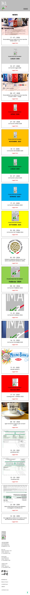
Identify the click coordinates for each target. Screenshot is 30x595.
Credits (3, 586)
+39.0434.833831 (5, 542)
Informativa (4, 579)
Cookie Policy (4, 584)
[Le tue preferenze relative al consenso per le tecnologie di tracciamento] (27, 592)
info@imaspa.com (5, 546)
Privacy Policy (4, 582)
